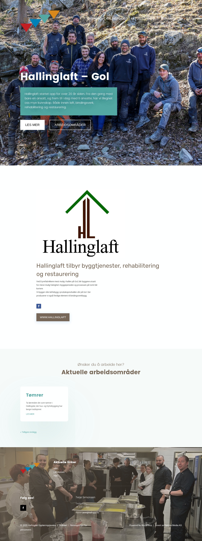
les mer (30, 414)
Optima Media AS (173, 525)
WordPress (146, 525)
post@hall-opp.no (91, 512)
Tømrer (34, 395)
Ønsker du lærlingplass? (107, 18)
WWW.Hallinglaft (53, 317)
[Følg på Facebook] (38, 306)
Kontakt (168, 18)
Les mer (32, 125)
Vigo (56, 475)
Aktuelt (137, 18)
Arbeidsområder (70, 125)
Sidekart (63, 525)
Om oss (152, 18)
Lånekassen (59, 472)
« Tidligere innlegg (28, 432)
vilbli (56, 468)
